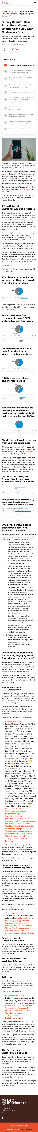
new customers (25, 189)
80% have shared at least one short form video (21, 92)
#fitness (22, 833)
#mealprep (21, 811)
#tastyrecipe (24, 818)
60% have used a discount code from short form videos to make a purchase (21, 86)
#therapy (17, 920)
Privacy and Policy (8, 1111)
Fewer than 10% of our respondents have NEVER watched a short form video (20, 79)
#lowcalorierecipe (12, 818)
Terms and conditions (9, 1113)
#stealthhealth (20, 835)
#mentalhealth (20, 917)
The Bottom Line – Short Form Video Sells (20, 129)
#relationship (10, 930)
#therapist (26, 920)
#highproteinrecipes (24, 828)
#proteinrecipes (11, 830)
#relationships (21, 930)
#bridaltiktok (10, 1005)
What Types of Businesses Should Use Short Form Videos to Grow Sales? (21, 115)
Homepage (6, 1108)
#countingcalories (25, 830)
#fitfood (29, 833)
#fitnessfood (10, 835)
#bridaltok (20, 1005)
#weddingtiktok (11, 1007)
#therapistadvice (25, 925)
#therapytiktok (21, 922)
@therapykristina (12, 913)
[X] (12, 49)
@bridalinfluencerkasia (14, 995)
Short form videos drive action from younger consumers (18, 108)
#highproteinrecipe (12, 813)
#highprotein (10, 828)
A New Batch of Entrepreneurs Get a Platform (21, 65)
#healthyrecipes (11, 808)
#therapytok (10, 922)
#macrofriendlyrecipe (13, 816)
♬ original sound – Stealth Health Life (16, 839)
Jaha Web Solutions (26, 1129)
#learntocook (10, 823)
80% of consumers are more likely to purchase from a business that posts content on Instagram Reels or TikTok (22, 100)
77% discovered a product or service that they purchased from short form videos (21, 71)
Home (4, 11)
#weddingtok (23, 1007)
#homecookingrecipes (27, 820)
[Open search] (31, 2)
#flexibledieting (27, 826)
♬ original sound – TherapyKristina (19, 932)
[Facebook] (7, 49)
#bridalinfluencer (23, 1010)
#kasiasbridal (10, 1010)
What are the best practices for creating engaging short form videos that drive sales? (21, 123)
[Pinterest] (3, 49)
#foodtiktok (9, 826)
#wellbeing (9, 920)
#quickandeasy (11, 811)
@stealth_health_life (13, 721)
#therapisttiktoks (12, 925)
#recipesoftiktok (11, 820)
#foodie (18, 826)
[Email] (16, 49)
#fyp (13, 927)
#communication (22, 927)
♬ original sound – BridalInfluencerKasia (14, 1016)
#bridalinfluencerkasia (14, 1012)
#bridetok (28, 1005)
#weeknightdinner (23, 823)
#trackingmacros (11, 833)
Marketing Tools (12, 11)
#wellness (30, 917)
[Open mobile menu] (35, 2)
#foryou (8, 927)
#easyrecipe (22, 808)
